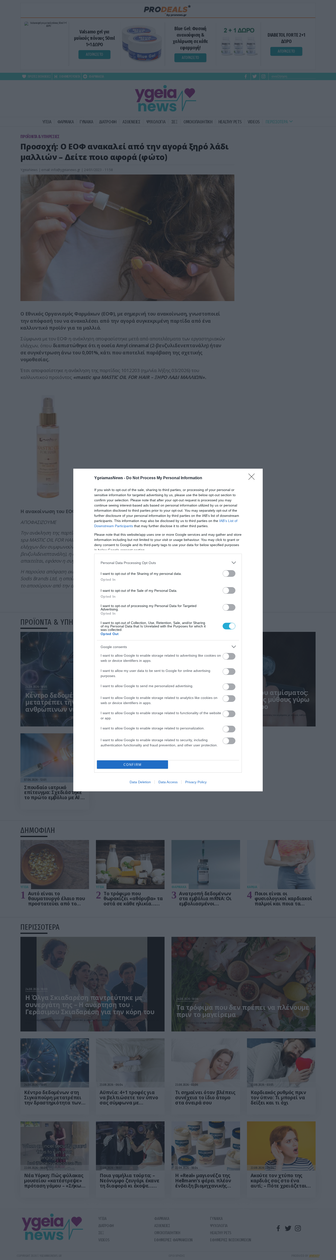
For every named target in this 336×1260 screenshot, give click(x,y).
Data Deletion (140, 782)
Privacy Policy (196, 782)
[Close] (253, 478)
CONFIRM (132, 765)
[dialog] (168, 630)
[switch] (229, 573)
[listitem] (168, 562)
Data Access (168, 782)
